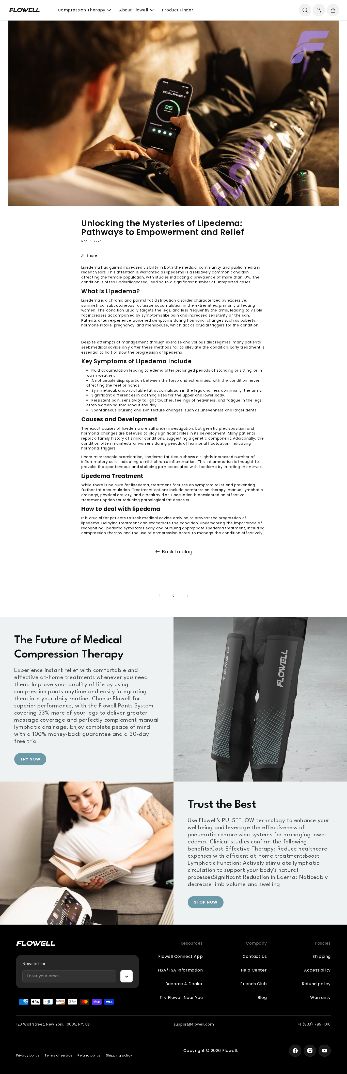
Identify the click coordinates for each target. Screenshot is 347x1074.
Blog (262, 997)
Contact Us (255, 956)
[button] (305, 10)
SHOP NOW (205, 902)
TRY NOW (30, 759)
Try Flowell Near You (181, 997)
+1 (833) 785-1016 (314, 1024)
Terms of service (58, 1055)
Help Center (254, 970)
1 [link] (160, 596)
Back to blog (177, 551)
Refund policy (316, 984)
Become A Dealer (184, 984)
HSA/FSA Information (180, 970)
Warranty (320, 997)
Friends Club (253, 984)
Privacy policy (28, 1055)
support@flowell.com (194, 1024)
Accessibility (317, 970)
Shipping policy (119, 1055)
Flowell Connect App (180, 956)
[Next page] (187, 596)
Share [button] (91, 255)
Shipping (321, 956)
